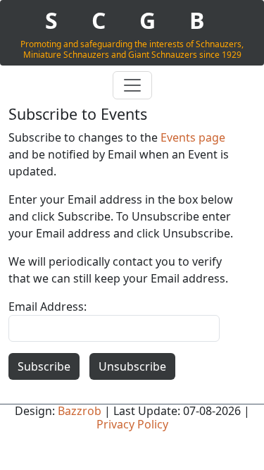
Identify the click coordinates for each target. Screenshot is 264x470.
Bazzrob (79, 411)
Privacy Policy (132, 424)
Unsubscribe (132, 366)
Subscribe (44, 366)
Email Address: (47, 306)
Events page (193, 137)
